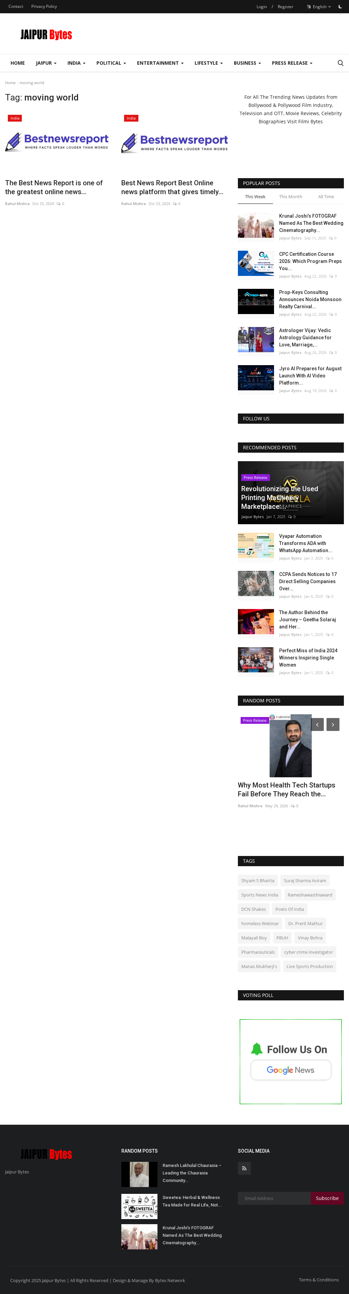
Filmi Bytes (310, 121)
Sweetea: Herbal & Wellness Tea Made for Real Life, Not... (192, 1201)
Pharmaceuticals (258, 952)
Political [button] (109, 63)
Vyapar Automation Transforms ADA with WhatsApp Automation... (305, 543)
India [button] (74, 63)
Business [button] (246, 63)
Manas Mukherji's (259, 966)
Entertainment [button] (158, 63)
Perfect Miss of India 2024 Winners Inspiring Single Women (308, 658)
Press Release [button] (290, 63)
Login (262, 7)
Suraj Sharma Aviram (305, 880)
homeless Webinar (260, 923)
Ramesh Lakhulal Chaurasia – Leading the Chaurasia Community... (192, 1173)
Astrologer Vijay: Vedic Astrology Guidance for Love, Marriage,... (305, 337)
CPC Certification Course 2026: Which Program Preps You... (310, 261)
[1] (340, 6)
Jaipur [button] (44, 63)
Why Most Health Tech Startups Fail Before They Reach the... (286, 789)
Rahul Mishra (17, 203)
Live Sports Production (310, 966)
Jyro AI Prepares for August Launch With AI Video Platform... (310, 376)
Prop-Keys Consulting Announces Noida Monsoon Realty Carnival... (310, 299)
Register (285, 7)
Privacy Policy (44, 6)
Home (18, 63)
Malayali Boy (254, 938)
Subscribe (327, 1198)
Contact (16, 6)
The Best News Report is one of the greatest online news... (54, 187)
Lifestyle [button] (207, 63)
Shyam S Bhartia (257, 880)
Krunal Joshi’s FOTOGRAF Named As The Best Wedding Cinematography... (311, 223)
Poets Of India (289, 909)
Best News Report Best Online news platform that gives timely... (172, 187)
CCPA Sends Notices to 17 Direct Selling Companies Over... (308, 581)
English (319, 7)
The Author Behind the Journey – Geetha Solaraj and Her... (307, 619)
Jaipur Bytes (290, 237)
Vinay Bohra (310, 938)
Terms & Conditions (319, 1280)
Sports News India (259, 895)
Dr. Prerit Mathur (305, 923)
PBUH (282, 938)
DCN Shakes (253, 909)
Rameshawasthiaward (310, 895)
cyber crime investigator (308, 952)
